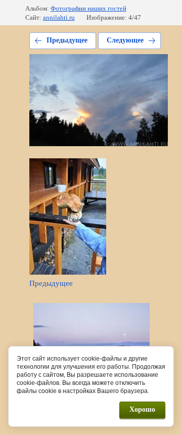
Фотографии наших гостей (88, 8)
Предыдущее (67, 40)
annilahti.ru (59, 17)
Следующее (125, 40)
